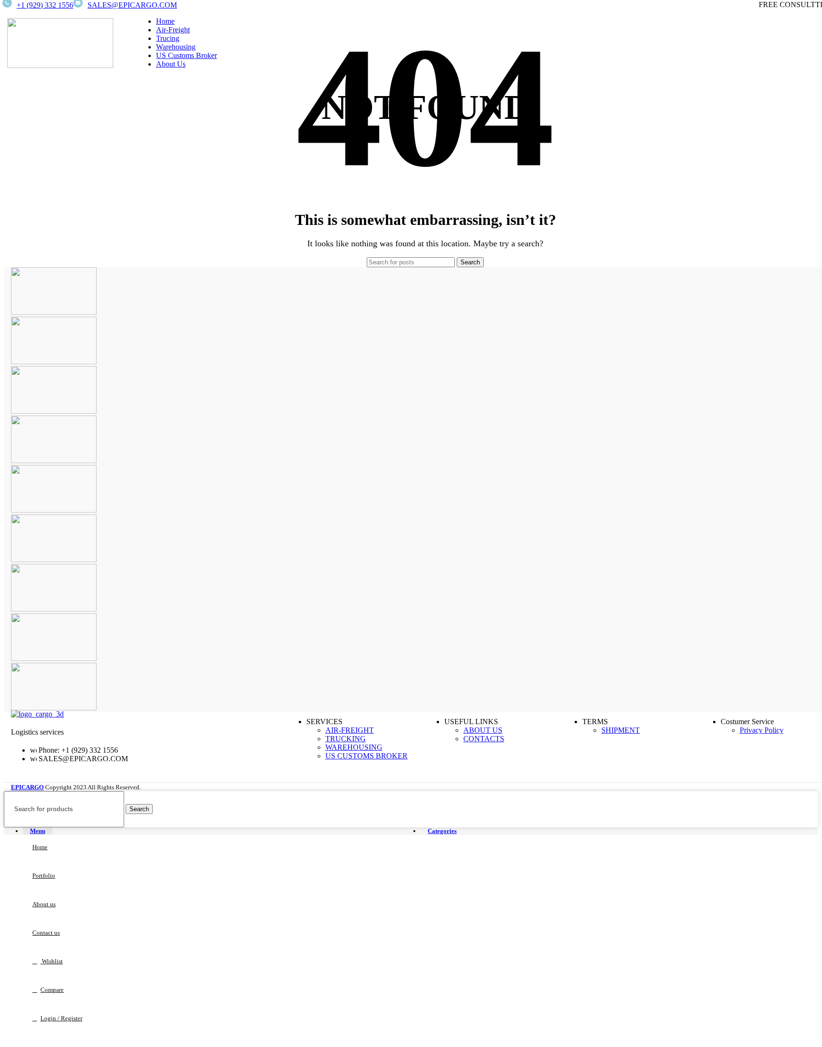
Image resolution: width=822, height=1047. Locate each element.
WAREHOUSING (353, 747)
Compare (52, 989)
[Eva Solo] (54, 658)
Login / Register (61, 1018)
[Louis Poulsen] (54, 411)
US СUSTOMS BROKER (366, 756)
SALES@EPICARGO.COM (132, 5)
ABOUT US (482, 730)
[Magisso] (54, 362)
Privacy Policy (761, 730)
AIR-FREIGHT (349, 730)
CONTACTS (483, 739)
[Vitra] (54, 312)
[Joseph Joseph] (54, 510)
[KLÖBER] (54, 460)
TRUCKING (345, 739)
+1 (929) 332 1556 (45, 5)
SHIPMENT (620, 730)
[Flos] (54, 609)
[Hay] (54, 559)
